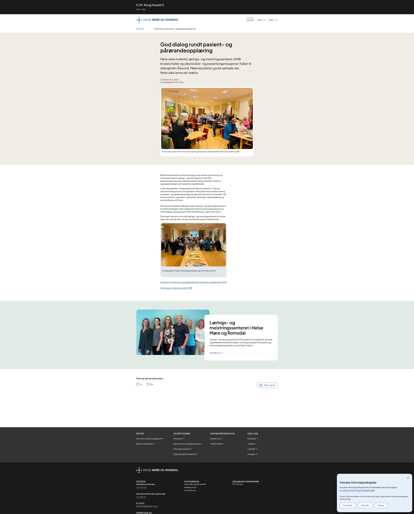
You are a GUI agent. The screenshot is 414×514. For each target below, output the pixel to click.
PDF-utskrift (269, 385)
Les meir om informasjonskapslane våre (357, 490)
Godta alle (347, 505)
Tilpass (381, 505)
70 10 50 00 (141, 487)
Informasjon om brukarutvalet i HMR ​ (176, 288)
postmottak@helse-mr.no (147, 506)
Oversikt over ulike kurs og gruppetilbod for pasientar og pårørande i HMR (193, 282)
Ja (141, 384)
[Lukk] (408, 478)
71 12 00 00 (141, 497)
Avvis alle (365, 505)
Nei (151, 384)
